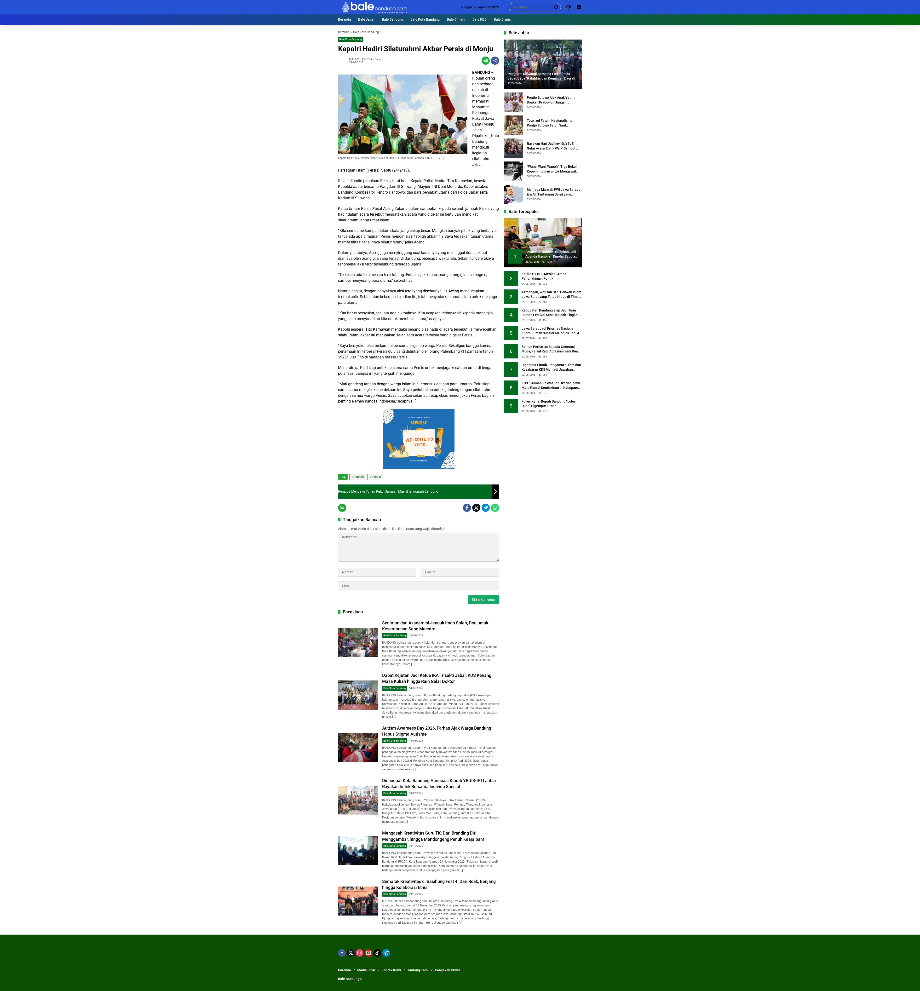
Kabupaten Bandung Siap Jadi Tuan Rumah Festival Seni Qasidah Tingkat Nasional (550, 312)
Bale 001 (354, 59)
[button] (556, 7)
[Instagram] (359, 953)
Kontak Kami (391, 970)
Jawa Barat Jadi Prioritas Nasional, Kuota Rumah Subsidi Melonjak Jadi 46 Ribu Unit (551, 331)
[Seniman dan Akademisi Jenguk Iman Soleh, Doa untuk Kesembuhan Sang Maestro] (358, 642)
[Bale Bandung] (374, 7)
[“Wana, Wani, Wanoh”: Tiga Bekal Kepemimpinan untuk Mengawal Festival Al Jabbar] (513, 171)
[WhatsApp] (495, 508)
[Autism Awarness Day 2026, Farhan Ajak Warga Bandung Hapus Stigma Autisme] (358, 747)
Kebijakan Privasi (448, 970)
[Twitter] (476, 508)
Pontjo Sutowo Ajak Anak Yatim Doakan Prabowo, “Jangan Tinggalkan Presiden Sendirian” (551, 100)
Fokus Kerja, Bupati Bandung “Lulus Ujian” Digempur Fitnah (549, 403)
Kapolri (359, 476)
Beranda (344, 970)
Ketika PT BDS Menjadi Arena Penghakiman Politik (544, 276)
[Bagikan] (495, 61)
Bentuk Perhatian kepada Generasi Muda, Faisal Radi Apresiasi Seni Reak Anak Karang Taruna (551, 349)
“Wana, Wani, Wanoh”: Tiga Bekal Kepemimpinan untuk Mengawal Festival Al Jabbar (552, 169)
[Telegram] (486, 508)
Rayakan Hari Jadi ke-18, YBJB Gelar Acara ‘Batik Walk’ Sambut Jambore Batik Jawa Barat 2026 (551, 146)
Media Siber (366, 970)
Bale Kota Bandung (350, 39)
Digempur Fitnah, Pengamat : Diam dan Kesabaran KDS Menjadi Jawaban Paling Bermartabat (551, 367)
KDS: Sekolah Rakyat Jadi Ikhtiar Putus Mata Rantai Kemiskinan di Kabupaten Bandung (551, 385)
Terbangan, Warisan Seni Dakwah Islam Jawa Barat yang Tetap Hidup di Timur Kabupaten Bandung (551, 294)
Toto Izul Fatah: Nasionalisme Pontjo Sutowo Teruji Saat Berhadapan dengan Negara (549, 123)
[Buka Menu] (579, 7)
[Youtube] (368, 953)
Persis (376, 476)
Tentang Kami (418, 970)
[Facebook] (467, 508)
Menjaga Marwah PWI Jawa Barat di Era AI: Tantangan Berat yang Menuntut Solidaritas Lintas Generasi (554, 192)
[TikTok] (377, 953)
